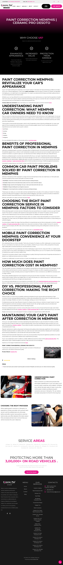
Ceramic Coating (37, 488)
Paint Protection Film (38, 490)
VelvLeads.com (34, 559)
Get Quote (56, 6)
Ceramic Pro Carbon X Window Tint (37, 538)
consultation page (38, 229)
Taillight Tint (37, 505)
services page (32, 140)
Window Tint (38, 493)
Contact (35, 6)
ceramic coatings (6, 161)
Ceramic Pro (13, 351)
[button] (19, 6)
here (50, 102)
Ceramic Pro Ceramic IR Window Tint (38, 546)
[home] (7, 6)
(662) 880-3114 (50, 489)
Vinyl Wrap (37, 496)
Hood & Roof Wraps (37, 502)
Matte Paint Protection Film (37, 524)
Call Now (46, 6)
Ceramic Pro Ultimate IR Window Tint (38, 550)
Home (25, 486)
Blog (25, 494)
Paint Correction (37, 507)
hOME (14, 6)
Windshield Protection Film (37, 499)
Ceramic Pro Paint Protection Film (37, 534)
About (30, 6)
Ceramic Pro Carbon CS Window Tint (37, 542)
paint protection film (14, 224)
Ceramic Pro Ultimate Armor (38, 515)
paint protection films (18, 161)
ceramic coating (22, 309)
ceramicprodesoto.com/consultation (48, 281)
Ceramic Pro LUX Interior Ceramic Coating (38, 520)
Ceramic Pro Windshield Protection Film (37, 529)
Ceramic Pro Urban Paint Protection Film (38, 511)
